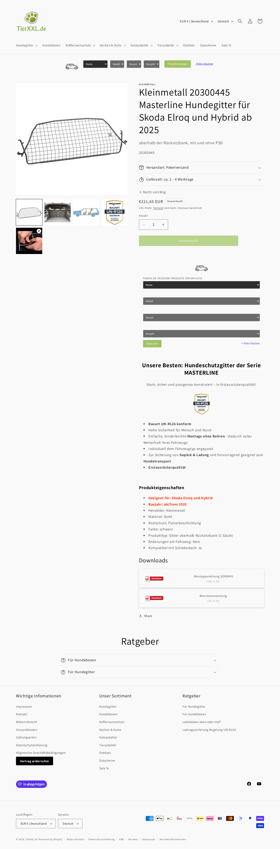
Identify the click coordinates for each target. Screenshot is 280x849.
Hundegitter (108, 706)
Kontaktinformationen (173, 839)
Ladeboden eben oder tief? (201, 722)
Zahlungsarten (26, 737)
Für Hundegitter (193, 706)
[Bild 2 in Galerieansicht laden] (57, 212)
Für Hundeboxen (194, 714)
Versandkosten (26, 730)
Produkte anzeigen (177, 64)
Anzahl (143, 216)
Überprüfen (152, 344)
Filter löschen (204, 63)
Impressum (24, 706)
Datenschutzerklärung (31, 745)
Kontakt (21, 714)
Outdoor (105, 753)
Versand (158, 208)
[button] (26, 45)
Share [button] (148, 616)
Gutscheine (107, 760)
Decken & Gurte (110, 730)
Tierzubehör (107, 745)
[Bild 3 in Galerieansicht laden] (86, 212)
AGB (121, 839)
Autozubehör (108, 737)
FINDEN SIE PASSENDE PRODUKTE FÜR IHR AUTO (172, 278)
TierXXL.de (31, 839)
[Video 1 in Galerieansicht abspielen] (29, 241)
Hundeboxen (108, 714)
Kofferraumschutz (111, 722)
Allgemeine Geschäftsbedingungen (41, 753)
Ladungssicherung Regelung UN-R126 (209, 730)
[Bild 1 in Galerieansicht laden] (29, 212)
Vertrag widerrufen (34, 761)
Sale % (104, 768)
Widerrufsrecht (26, 722)
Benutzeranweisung (213, 596)
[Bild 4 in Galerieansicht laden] (114, 212)
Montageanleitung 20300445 (213, 576)
